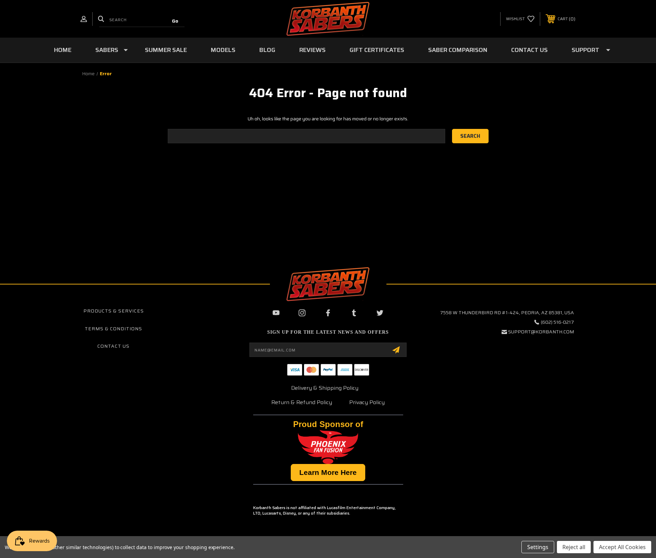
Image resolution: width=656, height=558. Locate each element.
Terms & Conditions (113, 328)
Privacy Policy (367, 402)
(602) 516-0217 (557, 322)
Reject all (573, 547)
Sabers (106, 50)
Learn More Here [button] (328, 472)
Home (62, 50)
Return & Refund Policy (301, 402)
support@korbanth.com (541, 331)
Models (223, 50)
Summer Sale (166, 50)
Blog (267, 50)
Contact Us (529, 50)
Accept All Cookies (622, 547)
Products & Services (113, 311)
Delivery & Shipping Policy (324, 388)
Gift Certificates (377, 50)
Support (585, 50)
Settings (537, 547)
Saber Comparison (457, 50)
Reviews (312, 50)
